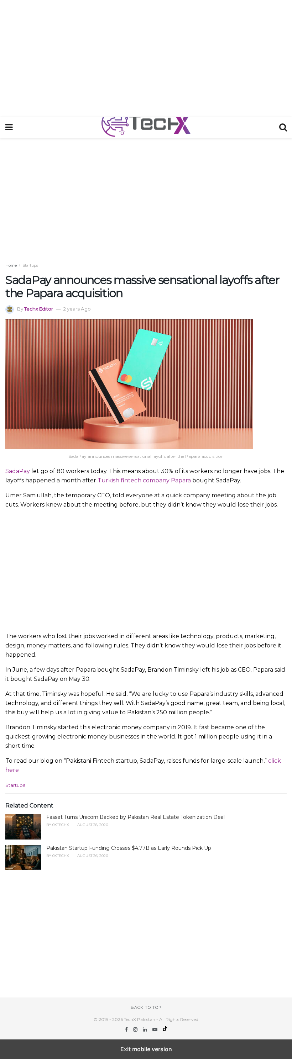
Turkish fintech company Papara (144, 480)
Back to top (146, 1007)
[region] (146, 57)
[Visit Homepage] (146, 127)
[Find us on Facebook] (127, 1029)
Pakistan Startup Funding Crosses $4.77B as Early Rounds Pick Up (128, 848)
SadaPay (17, 471)
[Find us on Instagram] (136, 1029)
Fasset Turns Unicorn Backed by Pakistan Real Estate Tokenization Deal (135, 817)
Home (11, 265)
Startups (30, 265)
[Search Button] (283, 127)
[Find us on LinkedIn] (145, 1029)
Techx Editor (38, 309)
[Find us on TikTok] (165, 1029)
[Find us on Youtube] (155, 1029)
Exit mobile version (146, 1049)
